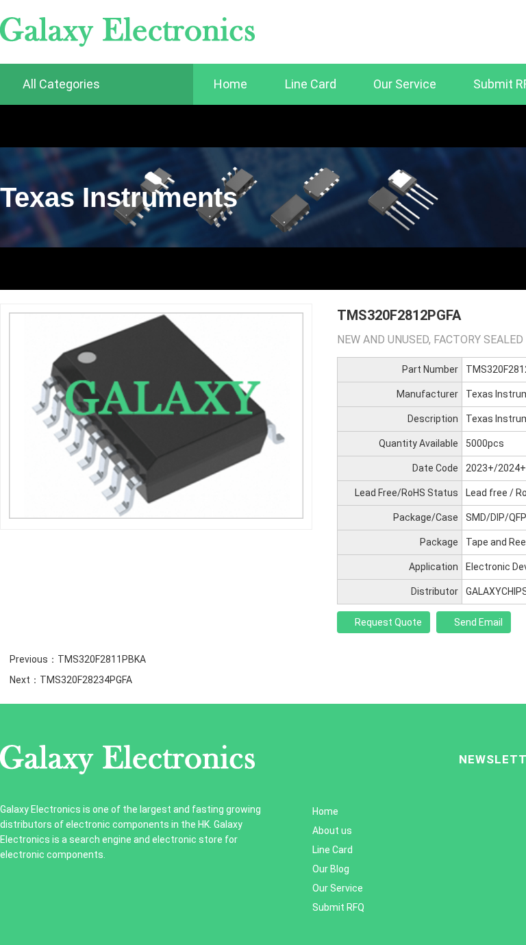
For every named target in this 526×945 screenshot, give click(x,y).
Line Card (310, 84)
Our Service (404, 84)
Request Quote (387, 622)
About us (332, 830)
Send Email (477, 622)
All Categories (60, 84)
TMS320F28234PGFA (86, 679)
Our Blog (330, 868)
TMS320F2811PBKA (102, 659)
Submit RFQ (338, 907)
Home (230, 84)
